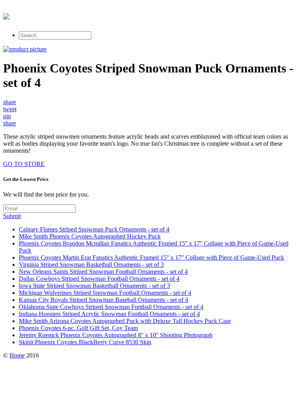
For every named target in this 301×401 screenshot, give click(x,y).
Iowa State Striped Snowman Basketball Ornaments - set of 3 (94, 285)
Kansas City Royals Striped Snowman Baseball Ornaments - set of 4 (103, 299)
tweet (9, 109)
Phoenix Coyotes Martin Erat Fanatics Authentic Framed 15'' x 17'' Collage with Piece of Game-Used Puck (151, 257)
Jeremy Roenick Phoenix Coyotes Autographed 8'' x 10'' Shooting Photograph (115, 335)
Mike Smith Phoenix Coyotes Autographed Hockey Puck (90, 236)
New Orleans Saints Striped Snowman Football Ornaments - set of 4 (103, 271)
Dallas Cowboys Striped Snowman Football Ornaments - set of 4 (99, 278)
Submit (12, 216)
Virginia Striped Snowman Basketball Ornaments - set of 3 (91, 264)
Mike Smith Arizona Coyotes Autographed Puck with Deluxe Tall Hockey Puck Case (125, 321)
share (9, 102)
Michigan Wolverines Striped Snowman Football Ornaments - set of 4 (105, 292)
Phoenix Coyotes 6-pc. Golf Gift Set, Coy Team (78, 328)
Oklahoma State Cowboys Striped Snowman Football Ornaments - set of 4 (111, 306)
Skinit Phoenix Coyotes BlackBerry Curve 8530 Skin (85, 342)
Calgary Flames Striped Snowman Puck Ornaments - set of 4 (94, 229)
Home (17, 355)
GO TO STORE (24, 164)
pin (7, 116)
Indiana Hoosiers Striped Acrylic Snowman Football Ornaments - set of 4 (109, 314)
